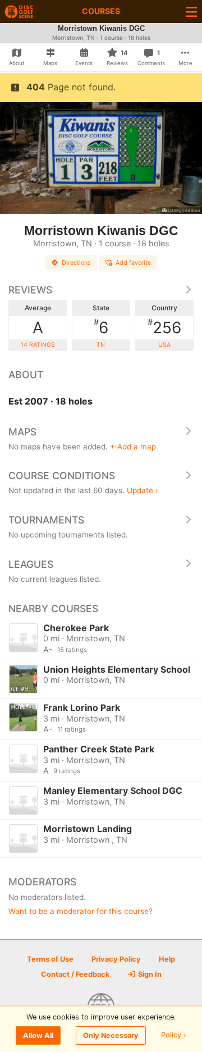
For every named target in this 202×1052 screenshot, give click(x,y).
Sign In (149, 974)
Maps (22, 432)
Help (167, 959)
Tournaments (46, 520)
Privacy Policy (116, 959)
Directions (76, 263)
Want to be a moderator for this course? (80, 911)
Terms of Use (50, 959)
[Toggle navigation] (191, 11)
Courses (101, 11)
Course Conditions (61, 475)
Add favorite (133, 263)
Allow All (38, 1035)
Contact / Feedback (75, 974)
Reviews (30, 290)
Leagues (30, 564)
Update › (142, 490)
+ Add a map (133, 446)
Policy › (173, 1035)
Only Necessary (111, 1035)
